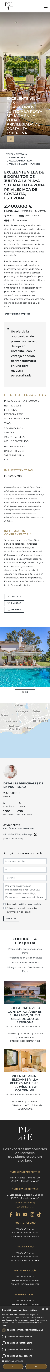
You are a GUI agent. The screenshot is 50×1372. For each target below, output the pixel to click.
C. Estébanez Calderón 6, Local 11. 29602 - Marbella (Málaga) (25, 1196)
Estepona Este (17, 157)
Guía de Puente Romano (25, 1236)
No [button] (36, 1366)
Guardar (16, 603)
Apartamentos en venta (25, 1232)
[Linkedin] (18, 1215)
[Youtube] (25, 1215)
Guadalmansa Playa (20, 161)
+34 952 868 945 (25, 1207)
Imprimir (16, 609)
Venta (9, 154)
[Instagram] (32, 1215)
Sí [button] (13, 1366)
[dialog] (25, 1339)
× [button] (47, 1309)
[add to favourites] (43, 1001)
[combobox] (43, 1309)
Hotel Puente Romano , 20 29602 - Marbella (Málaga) (25, 1179)
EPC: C (8, 459)
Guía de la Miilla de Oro (25, 1260)
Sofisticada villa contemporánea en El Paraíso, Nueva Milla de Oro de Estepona (25, 1015)
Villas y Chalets (18, 164)
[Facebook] (10, 1215)
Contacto (16, 596)
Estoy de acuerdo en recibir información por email (22, 910)
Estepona (21, 154)
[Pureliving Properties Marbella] (8, 6)
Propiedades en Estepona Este (25, 957)
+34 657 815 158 (11, 834)
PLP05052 (35, 164)
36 (26, 692)
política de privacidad (30, 904)
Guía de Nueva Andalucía (25, 1284)
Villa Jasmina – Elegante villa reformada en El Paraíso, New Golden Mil (25, 1083)
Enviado (11, 918)
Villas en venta (25, 1229)
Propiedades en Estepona (25, 962)
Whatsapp (28, 834)
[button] (9, 992)
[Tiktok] (39, 1215)
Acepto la (24, 904)
